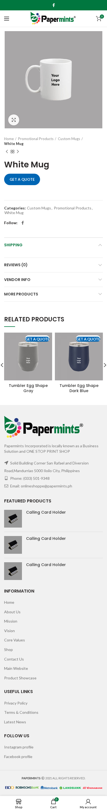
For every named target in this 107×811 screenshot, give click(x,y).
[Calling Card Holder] (13, 519)
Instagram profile (18, 747)
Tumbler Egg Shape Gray (28, 388)
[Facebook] (54, 5)
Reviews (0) (16, 265)
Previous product (7, 151)
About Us (12, 611)
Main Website (16, 668)
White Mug (14, 143)
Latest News (15, 722)
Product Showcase (20, 678)
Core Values (14, 640)
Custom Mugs (69, 139)
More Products (21, 294)
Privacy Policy (15, 703)
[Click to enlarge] (13, 119)
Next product (18, 151)
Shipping (13, 245)
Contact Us (14, 659)
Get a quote (22, 179)
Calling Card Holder (46, 512)
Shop (8, 649)
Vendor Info (17, 279)
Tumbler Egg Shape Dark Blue (79, 388)
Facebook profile (18, 756)
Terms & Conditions (21, 712)
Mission (10, 621)
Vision (9, 630)
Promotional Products (36, 139)
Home (9, 139)
